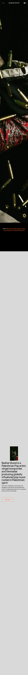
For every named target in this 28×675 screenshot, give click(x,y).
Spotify (10, 228)
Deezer (10, 230)
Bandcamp (21, 230)
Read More (8, 499)
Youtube (15, 230)
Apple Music (16, 228)
